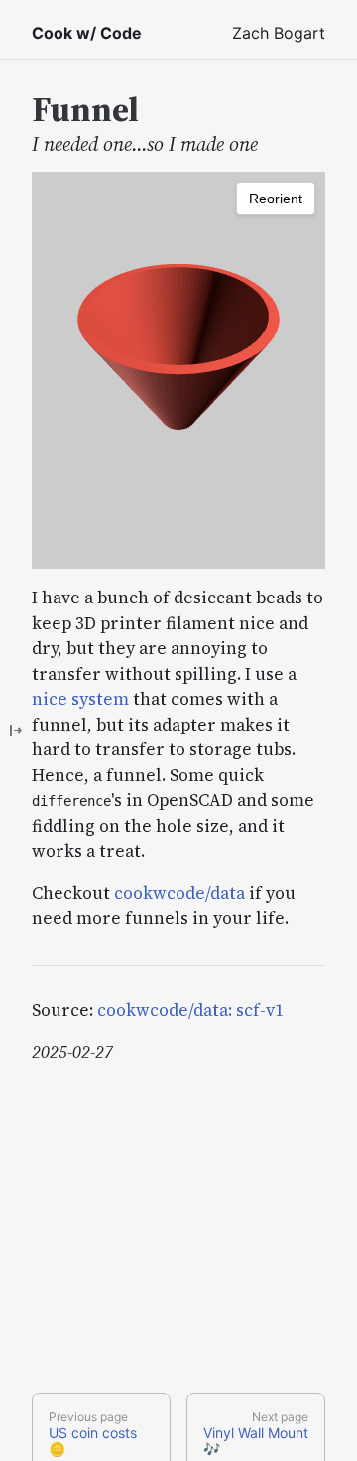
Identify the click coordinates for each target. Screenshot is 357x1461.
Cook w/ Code (87, 33)
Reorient (275, 198)
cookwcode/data (179, 893)
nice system (80, 699)
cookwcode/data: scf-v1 (190, 1010)
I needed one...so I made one (145, 144)
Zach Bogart (278, 33)
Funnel (85, 109)
